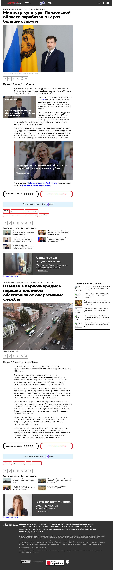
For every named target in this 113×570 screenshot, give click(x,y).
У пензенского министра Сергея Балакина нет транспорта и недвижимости (58, 239)
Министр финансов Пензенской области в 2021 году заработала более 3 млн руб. (58, 232)
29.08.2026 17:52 (8, 282)
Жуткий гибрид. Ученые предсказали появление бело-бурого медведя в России (97, 324)
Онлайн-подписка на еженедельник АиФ (80, 524)
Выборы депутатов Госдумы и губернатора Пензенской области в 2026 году (69, 529)
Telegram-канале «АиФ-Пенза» (43, 183)
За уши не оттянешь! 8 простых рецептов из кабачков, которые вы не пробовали (97, 302)
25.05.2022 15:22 (8, 9)
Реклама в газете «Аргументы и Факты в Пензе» (78, 526)
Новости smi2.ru (10, 276)
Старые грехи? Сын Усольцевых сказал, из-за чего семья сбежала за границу (96, 317)
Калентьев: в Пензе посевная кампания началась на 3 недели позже (24, 480)
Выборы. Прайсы (25, 529)
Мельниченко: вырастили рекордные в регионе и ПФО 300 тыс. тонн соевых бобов (24, 487)
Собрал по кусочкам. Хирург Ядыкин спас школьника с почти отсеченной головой (97, 288)
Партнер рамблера (38, 561)
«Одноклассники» (41, 185)
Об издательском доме (27, 524)
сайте (43, 100)
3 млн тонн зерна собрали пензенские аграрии (56, 487)
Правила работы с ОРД (51, 526)
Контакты (36, 529)
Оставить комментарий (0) (56, 194)
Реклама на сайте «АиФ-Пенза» (30, 526)
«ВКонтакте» (26, 185)
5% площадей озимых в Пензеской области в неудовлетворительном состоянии (59, 480)
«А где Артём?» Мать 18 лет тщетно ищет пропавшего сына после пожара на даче (96, 295)
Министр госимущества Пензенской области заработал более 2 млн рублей (24, 232)
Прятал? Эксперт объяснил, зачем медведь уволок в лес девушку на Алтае (96, 310)
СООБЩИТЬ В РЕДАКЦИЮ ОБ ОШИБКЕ (31, 532)
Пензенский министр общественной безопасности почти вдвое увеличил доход (23, 246)
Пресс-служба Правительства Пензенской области (21, 73)
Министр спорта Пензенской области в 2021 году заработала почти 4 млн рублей (42, 167)
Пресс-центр (42, 524)
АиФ (17, 351)
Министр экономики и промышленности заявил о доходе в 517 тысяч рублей (22, 239)
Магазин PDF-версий (56, 524)
